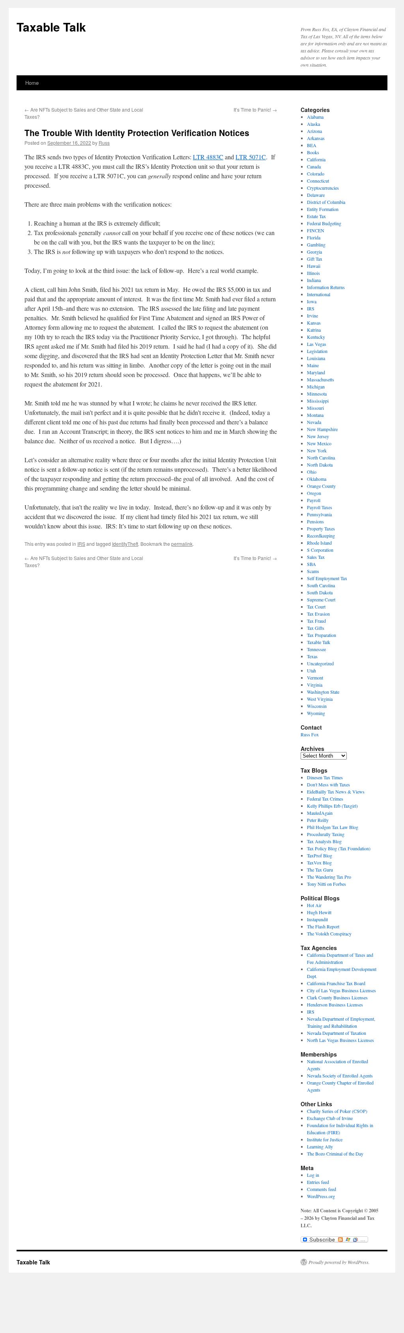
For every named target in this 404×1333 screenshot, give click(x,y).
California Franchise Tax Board (336, 983)
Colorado (315, 173)
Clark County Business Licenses (337, 997)
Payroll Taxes (319, 507)
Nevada (314, 422)
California (316, 159)
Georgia (314, 251)
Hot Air (314, 905)
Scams (313, 571)
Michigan (316, 386)
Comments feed (321, 1189)
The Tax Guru (320, 869)
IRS (81, 543)
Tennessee (316, 649)
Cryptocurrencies (323, 188)
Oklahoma (316, 479)
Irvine (312, 315)
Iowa (311, 301)
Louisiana (316, 358)
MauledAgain (320, 813)
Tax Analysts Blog (324, 841)
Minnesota (317, 393)
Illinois (313, 273)
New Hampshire (322, 429)
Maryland (316, 372)
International (318, 294)
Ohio (311, 472)
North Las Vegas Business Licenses (340, 1040)
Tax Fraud (316, 621)
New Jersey (318, 436)
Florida (313, 237)
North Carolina (321, 457)
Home (32, 82)
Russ (104, 142)
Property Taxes (321, 528)
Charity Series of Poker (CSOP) (337, 1111)
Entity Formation (323, 209)
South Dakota (320, 592)
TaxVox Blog (319, 862)
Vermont (315, 677)
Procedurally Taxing (325, 834)
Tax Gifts (315, 628)
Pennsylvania (319, 514)
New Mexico (319, 443)
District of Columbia (326, 202)
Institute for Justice (324, 1139)
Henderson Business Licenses (335, 1004)
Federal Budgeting (324, 223)
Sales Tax (316, 557)
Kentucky (316, 337)
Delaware (316, 195)
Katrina (314, 330)
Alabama (315, 117)
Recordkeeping (321, 535)
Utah (311, 670)
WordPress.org (321, 1196)
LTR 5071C (251, 157)
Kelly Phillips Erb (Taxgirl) (332, 806)
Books (313, 152)
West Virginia (320, 699)
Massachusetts (320, 379)
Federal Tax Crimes (325, 798)
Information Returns (326, 287)
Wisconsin (317, 706)
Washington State (323, 692)
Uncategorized (320, 663)
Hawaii (313, 266)
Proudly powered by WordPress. (339, 1262)
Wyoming (316, 713)
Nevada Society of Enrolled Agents (340, 1075)
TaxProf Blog (319, 855)
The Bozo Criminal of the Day (335, 1153)
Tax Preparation (321, 635)
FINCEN (315, 230)
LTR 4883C (208, 157)
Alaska (313, 124)
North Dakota (320, 464)
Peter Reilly (318, 820)
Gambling (316, 244)
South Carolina (321, 585)
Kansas (314, 322)
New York (317, 450)
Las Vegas (316, 344)
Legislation (317, 351)
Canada (314, 166)
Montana (315, 415)
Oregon (314, 493)
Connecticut (318, 180)
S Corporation (320, 550)
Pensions (315, 521)
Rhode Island (319, 543)
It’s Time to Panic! (255, 109)
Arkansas (316, 138)
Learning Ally (320, 1146)
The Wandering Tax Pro (329, 877)
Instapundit (317, 919)
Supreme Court (321, 599)
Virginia (314, 684)
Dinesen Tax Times (325, 777)
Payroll (313, 500)
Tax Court (316, 606)
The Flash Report (323, 926)
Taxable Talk (51, 26)
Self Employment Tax (327, 578)
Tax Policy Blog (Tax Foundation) (338, 848)
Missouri (315, 408)
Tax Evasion (318, 613)
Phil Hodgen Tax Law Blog (332, 827)
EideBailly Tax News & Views (336, 791)
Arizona (314, 131)
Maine (313, 365)
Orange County (321, 486)
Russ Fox (310, 734)
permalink (182, 543)
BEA (311, 145)
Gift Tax (314, 259)
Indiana (314, 280)
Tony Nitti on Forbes (326, 884)
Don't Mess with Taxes (328, 784)
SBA (311, 564)
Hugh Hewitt (319, 912)
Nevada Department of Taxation (336, 1033)
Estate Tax (316, 216)
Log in (313, 1175)
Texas (312, 656)
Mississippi (318, 401)
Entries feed (318, 1182)
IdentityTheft (125, 543)
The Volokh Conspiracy (329, 933)
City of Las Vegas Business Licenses (341, 990)
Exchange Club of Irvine (330, 1118)
